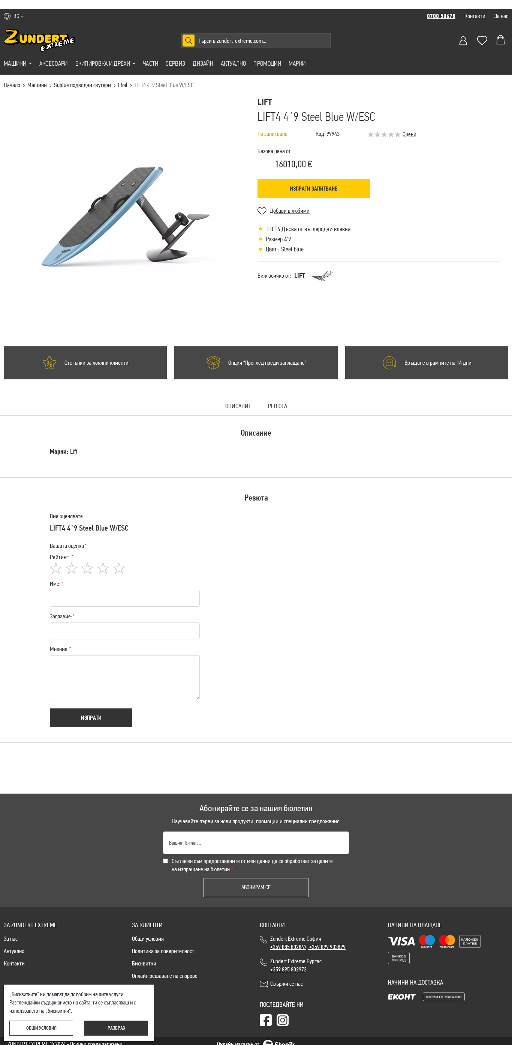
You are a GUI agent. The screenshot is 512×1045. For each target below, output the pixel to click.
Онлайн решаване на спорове (165, 975)
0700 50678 (441, 16)
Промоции (267, 63)
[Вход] (463, 40)
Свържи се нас (286, 983)
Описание (238, 406)
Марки (297, 63)
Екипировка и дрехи (102, 63)
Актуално (233, 63)
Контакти (474, 16)
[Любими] (482, 40)
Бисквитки (144, 963)
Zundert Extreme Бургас (297, 965)
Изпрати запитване (313, 188)
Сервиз (175, 63)
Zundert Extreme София (308, 942)
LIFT (299, 276)
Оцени (409, 134)
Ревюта (277, 406)
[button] (18, 16)
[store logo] (40, 40)
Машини (15, 63)
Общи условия (148, 938)
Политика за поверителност (163, 951)
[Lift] (323, 275)
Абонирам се (256, 887)
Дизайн (203, 63)
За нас (501, 16)
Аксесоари (53, 63)
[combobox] (256, 40)
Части (151, 63)
